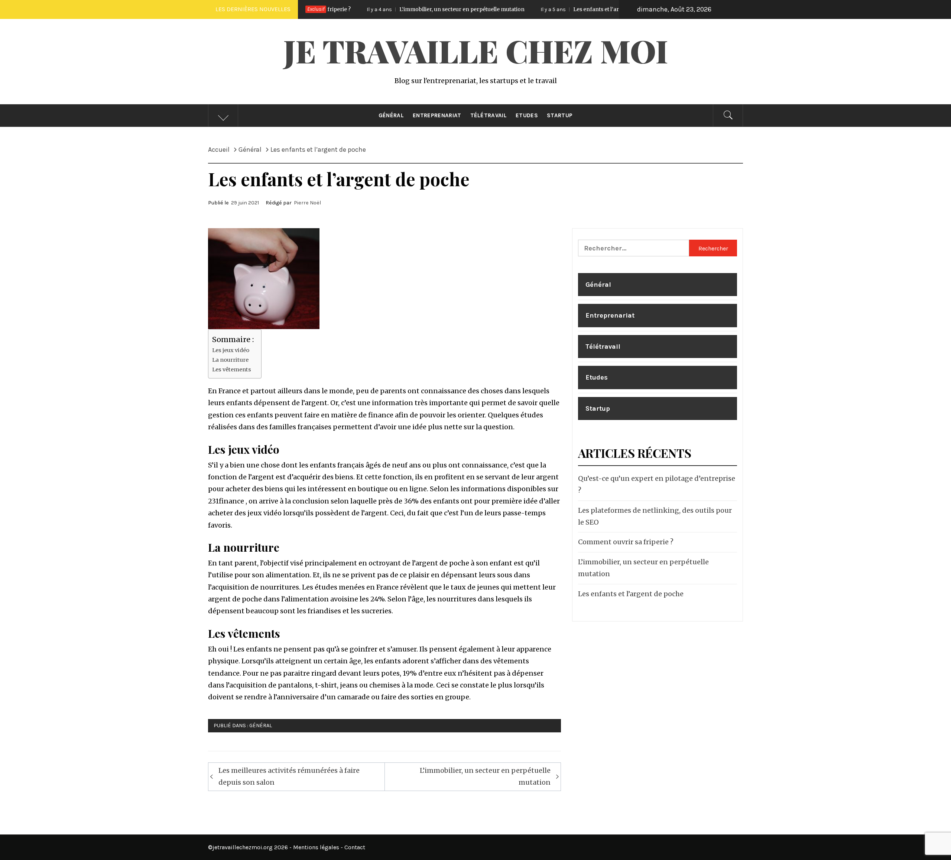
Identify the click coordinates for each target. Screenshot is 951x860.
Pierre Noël (307, 203)
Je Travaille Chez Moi (475, 50)
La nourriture (230, 360)
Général (391, 115)
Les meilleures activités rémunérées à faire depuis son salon (289, 776)
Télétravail (488, 115)
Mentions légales (316, 847)
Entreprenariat (437, 115)
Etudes (527, 115)
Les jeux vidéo (230, 350)
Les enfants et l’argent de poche (564, 9)
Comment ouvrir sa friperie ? (626, 542)
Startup (559, 115)
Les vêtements (231, 369)
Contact (354, 847)
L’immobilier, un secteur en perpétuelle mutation (412, 9)
